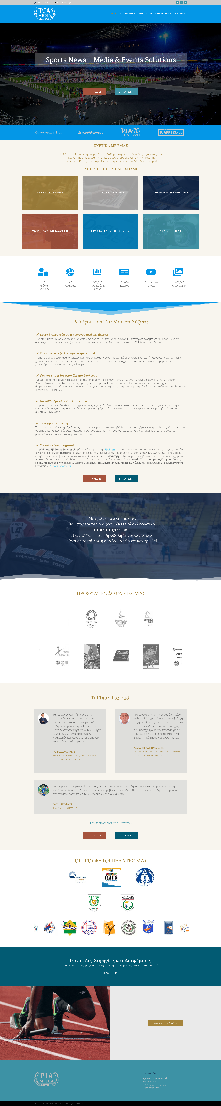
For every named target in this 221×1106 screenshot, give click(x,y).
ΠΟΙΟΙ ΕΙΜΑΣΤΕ (126, 13)
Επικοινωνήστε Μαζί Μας (165, 1023)
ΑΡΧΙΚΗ (112, 13)
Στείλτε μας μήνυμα (65, 2)
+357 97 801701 (44, 2)
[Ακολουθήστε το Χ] (181, 2)
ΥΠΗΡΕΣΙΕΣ (94, 91)
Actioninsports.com (61, 466)
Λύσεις (142, 13)
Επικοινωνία (181, 13)
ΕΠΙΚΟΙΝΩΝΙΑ (126, 91)
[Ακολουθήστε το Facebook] (177, 2)
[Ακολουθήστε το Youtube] (185, 2)
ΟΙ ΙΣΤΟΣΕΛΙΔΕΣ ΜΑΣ (159, 13)
